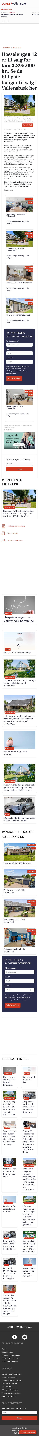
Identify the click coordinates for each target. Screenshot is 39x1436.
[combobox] (7, 362)
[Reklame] (19, 440)
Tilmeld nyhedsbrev (28, 1432)
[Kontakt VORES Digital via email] (24, 1337)
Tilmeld (19, 469)
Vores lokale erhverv (9, 1377)
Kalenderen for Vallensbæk (11, 1380)
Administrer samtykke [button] (10, 1361)
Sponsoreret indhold (9, 1396)
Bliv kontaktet (14, 378)
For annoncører (7, 1352)
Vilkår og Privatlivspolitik (11, 1355)
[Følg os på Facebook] (14, 1337)
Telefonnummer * (12, 341)
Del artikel (26, 125)
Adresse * (9, 358)
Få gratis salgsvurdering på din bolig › (17, 222)
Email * (9, 349)
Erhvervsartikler (7, 1387)
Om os (4, 1349)
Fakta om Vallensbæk (9, 1384)
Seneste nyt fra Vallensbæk (11, 1374)
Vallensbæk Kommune (10, 1390)
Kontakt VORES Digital (10, 1358)
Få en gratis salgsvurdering (11, 1393)
